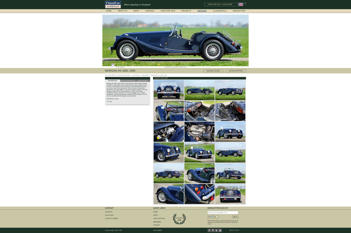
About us (122, 11)
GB (209, 217)
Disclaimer (157, 230)
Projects (186, 11)
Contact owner (111, 218)
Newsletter (239, 11)
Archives (202, 11)
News (136, 11)
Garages (149, 11)
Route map (109, 215)
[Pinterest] (213, 230)
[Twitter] (216, 230)
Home (109, 11)
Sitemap (156, 225)
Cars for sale (168, 11)
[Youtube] (220, 230)
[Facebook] (209, 230)
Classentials (219, 11)
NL (215, 217)
